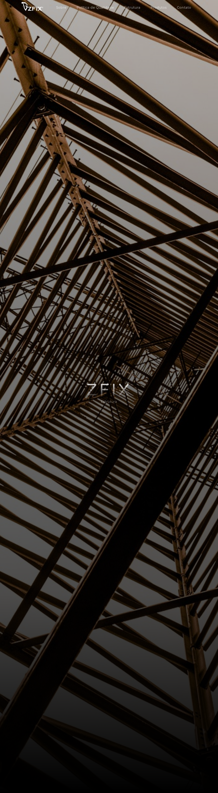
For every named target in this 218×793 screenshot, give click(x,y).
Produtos (159, 7)
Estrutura (132, 7)
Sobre (61, 7)
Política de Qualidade (95, 7)
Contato (184, 7)
